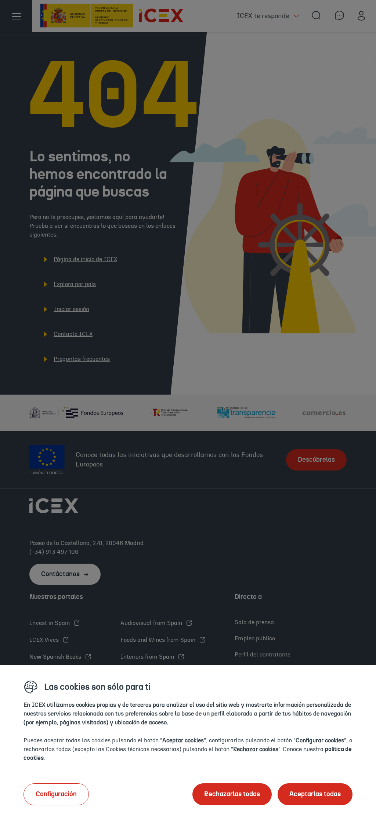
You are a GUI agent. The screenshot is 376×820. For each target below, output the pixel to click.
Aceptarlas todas (315, 794)
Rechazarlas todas (232, 794)
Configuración (56, 794)
